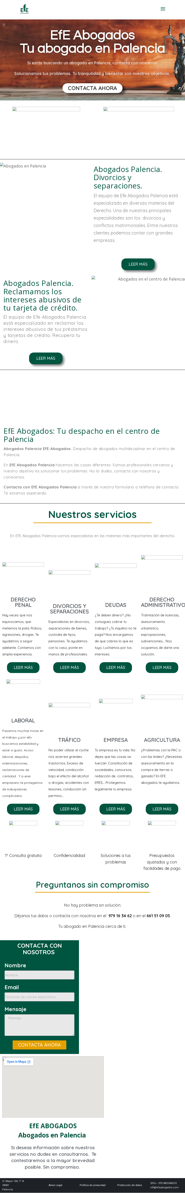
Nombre (15, 965)
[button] (92, 88)
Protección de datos (129, 1185)
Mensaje (15, 1009)
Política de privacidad (93, 1185)
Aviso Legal (55, 1185)
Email (12, 987)
